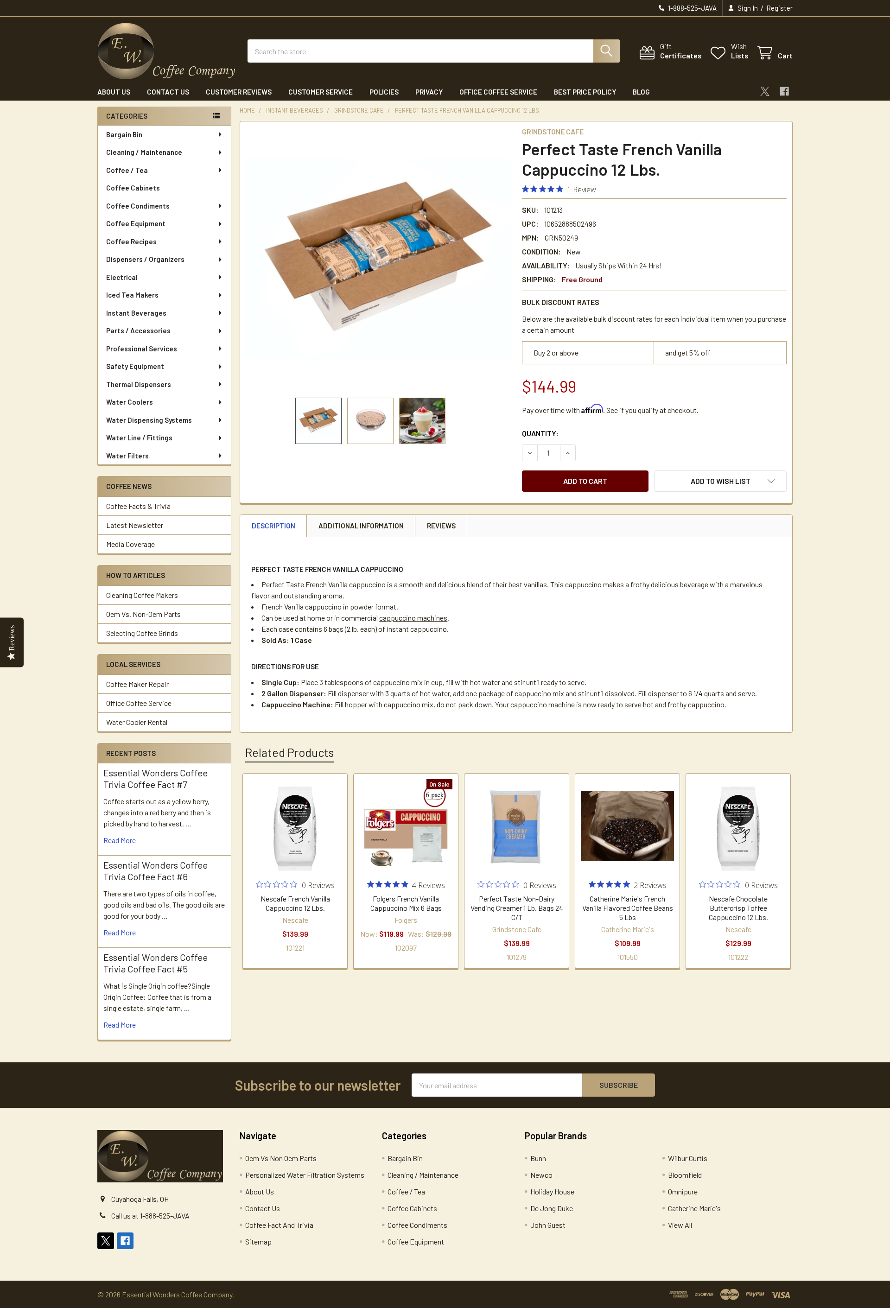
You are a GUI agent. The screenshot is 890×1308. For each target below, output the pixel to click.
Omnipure (683, 1191)
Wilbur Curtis (687, 1158)
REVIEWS (441, 525)
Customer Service (320, 92)
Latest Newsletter (134, 525)
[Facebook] (784, 91)
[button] (720, 481)
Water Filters (127, 455)
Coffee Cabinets (133, 188)
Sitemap (258, 1241)
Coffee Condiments (138, 206)
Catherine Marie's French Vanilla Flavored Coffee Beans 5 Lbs (627, 907)
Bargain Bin (124, 134)
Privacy (429, 92)
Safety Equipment (135, 366)
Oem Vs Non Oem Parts (281, 1158)
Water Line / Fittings (139, 437)
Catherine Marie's (694, 1208)
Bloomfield (685, 1174)
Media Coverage (130, 544)
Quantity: (540, 433)
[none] (378, 259)
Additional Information (361, 525)
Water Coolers (129, 402)
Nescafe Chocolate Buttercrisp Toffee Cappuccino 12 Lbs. (738, 907)
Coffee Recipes (131, 241)
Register (779, 8)
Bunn (538, 1158)
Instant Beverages (136, 313)
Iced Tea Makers (132, 295)
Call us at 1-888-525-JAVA (150, 1215)
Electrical (122, 277)
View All (680, 1224)
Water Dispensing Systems (149, 420)
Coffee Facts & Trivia (138, 506)
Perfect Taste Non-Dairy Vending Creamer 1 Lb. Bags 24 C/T (516, 907)
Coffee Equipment (135, 223)
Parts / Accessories (138, 330)
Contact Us (168, 92)
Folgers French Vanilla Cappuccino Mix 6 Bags (406, 903)
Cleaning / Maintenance (144, 152)
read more (119, 840)
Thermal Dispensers (138, 384)
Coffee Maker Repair (137, 683)
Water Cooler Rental (136, 721)
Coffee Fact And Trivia (279, 1224)
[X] (764, 91)
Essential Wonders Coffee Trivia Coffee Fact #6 (155, 870)
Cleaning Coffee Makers (142, 595)
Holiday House (552, 1191)
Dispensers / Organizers (145, 259)
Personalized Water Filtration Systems (304, 1174)
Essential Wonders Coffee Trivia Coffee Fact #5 (155, 963)
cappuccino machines (413, 617)
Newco (541, 1174)
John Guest (548, 1224)
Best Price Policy (585, 92)
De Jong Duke (551, 1208)
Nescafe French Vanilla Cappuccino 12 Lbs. (295, 903)
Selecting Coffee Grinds (142, 633)
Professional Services (141, 348)
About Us (113, 92)
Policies (384, 92)
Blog (641, 92)
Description (273, 525)
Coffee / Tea (127, 170)
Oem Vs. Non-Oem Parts (143, 614)
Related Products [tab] (289, 752)
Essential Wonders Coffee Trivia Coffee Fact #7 (155, 778)
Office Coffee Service (498, 92)
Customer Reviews (239, 92)
